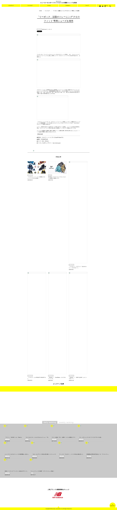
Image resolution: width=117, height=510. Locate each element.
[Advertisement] (47, 408)
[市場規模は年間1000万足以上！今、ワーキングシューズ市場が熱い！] (96, 453)
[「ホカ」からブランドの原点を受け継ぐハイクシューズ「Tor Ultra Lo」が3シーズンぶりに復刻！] (41, 453)
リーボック (49, 29)
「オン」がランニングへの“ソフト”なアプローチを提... (90, 437)
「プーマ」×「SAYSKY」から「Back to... (13, 437)
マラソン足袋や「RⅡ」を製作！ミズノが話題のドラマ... (64, 437)
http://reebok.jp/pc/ (57, 143)
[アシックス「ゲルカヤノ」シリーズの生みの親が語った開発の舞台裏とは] (69, 453)
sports (32, 473)
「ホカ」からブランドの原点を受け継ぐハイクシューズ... (44, 454)
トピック (26, 439)
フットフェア (47, 10)
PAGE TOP (112, 505)
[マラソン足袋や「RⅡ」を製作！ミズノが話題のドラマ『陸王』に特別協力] (61, 436)
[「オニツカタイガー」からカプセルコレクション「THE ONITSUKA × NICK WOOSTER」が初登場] (34, 436)
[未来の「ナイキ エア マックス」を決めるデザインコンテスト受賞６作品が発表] (14, 470)
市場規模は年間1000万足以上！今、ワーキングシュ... (97, 454)
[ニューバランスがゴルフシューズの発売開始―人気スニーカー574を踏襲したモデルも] (14, 453)
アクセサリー (68, 5)
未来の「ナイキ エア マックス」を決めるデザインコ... (16, 471)
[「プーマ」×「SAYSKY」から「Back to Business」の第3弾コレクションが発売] (14, 436)
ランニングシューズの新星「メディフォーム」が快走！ (42, 471)
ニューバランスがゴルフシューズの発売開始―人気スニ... (17, 454)
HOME (40, 10)
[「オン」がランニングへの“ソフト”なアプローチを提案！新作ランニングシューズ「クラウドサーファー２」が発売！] (88, 436)
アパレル (49, 5)
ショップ (87, 5)
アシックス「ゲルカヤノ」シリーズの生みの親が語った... (71, 454)
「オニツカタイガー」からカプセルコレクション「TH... (37, 437)
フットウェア (30, 5)
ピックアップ (11, 5)
